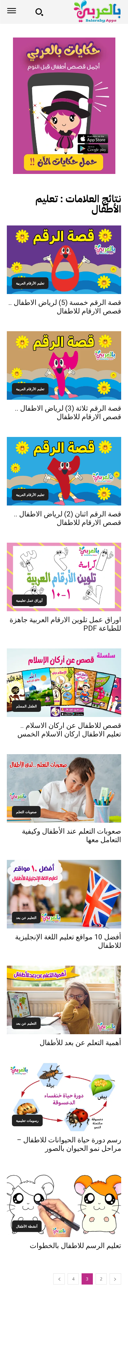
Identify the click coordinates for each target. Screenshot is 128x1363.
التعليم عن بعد (26, 917)
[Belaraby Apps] (84, 11)
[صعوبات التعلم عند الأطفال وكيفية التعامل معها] (64, 788)
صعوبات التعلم (26, 811)
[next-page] (59, 1279)
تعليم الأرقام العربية (30, 283)
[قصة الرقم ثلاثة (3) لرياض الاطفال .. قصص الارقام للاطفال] (64, 365)
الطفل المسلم (26, 706)
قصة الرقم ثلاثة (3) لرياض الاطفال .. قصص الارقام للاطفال (68, 412)
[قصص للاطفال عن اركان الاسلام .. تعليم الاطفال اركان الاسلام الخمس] (64, 682)
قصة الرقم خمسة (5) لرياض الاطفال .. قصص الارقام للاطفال (65, 306)
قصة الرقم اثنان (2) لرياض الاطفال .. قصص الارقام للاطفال (67, 518)
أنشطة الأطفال (27, 1226)
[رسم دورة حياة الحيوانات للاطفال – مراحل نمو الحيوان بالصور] (64, 1097)
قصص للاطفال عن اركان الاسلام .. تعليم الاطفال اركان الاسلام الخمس (69, 729)
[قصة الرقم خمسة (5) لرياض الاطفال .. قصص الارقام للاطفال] (64, 259)
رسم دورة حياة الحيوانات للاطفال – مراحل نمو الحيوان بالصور (69, 1144)
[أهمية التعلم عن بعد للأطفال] (64, 1000)
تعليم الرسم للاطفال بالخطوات (75, 1246)
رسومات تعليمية (27, 1120)
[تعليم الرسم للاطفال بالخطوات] (64, 1203)
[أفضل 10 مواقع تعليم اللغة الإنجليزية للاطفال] (64, 894)
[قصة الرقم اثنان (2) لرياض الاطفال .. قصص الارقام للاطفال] (64, 471)
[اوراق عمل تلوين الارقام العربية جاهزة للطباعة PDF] (64, 577)
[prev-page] (115, 1279)
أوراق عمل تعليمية (29, 600)
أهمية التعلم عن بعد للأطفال (80, 1043)
